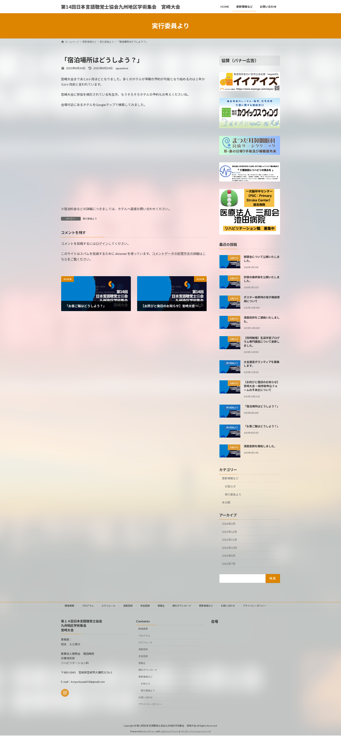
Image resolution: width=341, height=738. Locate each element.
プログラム (88, 605)
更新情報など (230, 478)
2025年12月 (229, 531)
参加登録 (145, 605)
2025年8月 (228, 555)
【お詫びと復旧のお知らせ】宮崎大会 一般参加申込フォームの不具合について (262, 386)
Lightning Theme (169, 731)
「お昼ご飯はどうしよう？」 (262, 426)
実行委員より (90, 218)
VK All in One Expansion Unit (196, 731)
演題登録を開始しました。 (260, 446)
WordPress (149, 731)
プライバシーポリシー (254, 605)
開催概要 (69, 605)
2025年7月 (228, 563)
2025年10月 (229, 547)
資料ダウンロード (181, 605)
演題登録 (128, 605)
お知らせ (230, 486)
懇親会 (161, 605)
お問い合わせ (228, 605)
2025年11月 (229, 539)
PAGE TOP (329, 712)
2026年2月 (228, 523)
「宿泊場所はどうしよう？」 (262, 406)
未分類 (226, 502)
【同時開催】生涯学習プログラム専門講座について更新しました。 (262, 341)
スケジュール (108, 605)
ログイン (102, 243)
